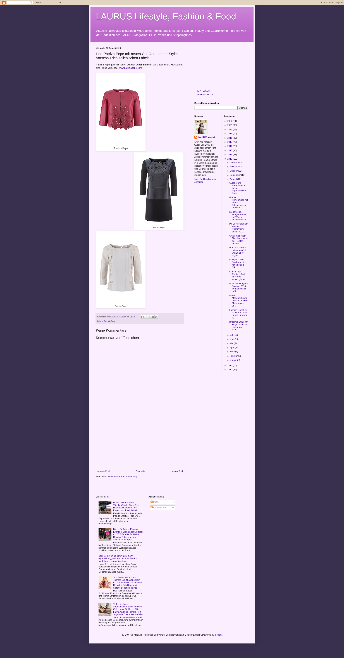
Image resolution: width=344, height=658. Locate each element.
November (235, 166)
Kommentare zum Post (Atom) (122, 476)
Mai (232, 343)
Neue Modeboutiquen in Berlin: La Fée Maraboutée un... (238, 300)
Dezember (235, 162)
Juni (232, 339)
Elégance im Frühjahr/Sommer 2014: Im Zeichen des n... (238, 216)
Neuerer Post (103, 471)
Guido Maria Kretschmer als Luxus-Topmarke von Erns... (238, 188)
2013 (230, 159)
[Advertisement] (140, 443)
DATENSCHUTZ (205, 94)
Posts (156, 502)
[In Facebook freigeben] (153, 317)
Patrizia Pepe (110, 321)
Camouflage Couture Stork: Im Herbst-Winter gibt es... (238, 275)
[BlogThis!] (146, 317)
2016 (230, 146)
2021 (230, 125)
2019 (230, 133)
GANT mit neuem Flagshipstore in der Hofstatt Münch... (238, 240)
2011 (230, 369)
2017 (230, 142)
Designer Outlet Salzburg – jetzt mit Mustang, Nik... (238, 263)
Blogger (218, 635)
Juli (232, 335)
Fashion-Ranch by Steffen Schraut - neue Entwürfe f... (238, 314)
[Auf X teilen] (149, 317)
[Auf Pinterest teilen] (156, 317)
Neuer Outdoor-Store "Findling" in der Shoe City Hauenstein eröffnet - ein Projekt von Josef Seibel (126, 506)
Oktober (234, 171)
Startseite (140, 471)
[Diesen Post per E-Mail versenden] (142, 317)
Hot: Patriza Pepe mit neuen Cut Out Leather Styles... (237, 251)
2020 (230, 129)
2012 (230, 365)
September (235, 175)
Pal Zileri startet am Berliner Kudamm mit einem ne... (238, 228)
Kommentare (159, 507)
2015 (230, 150)
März (232, 351)
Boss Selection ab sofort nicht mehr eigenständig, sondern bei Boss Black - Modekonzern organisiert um (118, 558)
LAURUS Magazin (207, 137)
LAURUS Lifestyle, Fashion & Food (166, 16)
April (232, 347)
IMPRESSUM (203, 91)
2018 (230, 138)
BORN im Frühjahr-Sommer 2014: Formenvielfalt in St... (238, 287)
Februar (234, 356)
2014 (230, 154)
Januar (233, 360)
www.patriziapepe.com (130, 68)
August (233, 179)
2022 (230, 121)
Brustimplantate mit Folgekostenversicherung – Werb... (238, 326)
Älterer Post (177, 471)
